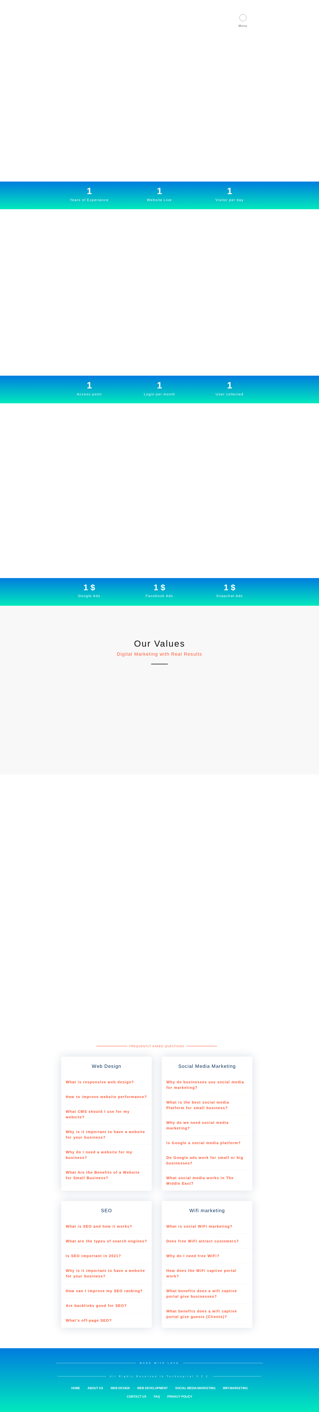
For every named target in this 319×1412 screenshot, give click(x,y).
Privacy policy (179, 1396)
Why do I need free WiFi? (192, 1256)
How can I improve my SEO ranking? (104, 1291)
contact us (136, 1396)
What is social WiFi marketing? (199, 1226)
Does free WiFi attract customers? (202, 1241)
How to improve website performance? (106, 1097)
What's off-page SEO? (89, 1320)
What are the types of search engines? (106, 1241)
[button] (106, 1082)
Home (75, 1388)
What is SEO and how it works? (99, 1226)
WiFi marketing (235, 1388)
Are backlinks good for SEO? (96, 1306)
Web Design (120, 1388)
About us (95, 1388)
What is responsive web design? (100, 1082)
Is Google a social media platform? (203, 1143)
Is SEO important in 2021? (93, 1256)
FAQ (157, 1396)
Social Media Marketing (195, 1388)
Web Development (152, 1388)
